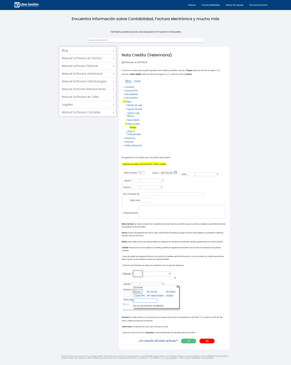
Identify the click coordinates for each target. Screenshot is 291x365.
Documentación (258, 5)
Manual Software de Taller (80, 97)
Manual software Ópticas (80, 66)
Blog (65, 50)
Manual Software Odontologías (84, 81)
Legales (67, 105)
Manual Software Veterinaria (82, 74)
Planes (192, 5)
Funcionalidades (211, 5)
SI (188, 341)
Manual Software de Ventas (82, 58)
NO (207, 341)
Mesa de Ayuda (234, 5)
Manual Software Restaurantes (84, 89)
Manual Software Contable (81, 112)
